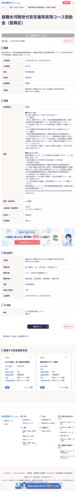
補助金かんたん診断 (28, 436)
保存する (69, 41)
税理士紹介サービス (65, 432)
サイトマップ (50, 473)
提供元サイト (38, 326)
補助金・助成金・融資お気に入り (29, 443)
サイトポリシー (8, 473)
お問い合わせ (36, 477)
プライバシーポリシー (20, 473)
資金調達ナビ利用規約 (39, 473)
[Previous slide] (34, 396)
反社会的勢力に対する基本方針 (64, 473)
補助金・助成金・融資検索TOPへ (17, 336)
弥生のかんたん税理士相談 (65, 440)
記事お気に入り (27, 423)
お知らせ (6, 424)
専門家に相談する (46, 431)
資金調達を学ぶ (27, 420)
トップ (3, 7)
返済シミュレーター (28, 439)
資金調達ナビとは (8, 421)
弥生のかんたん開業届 (65, 428)
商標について (28, 477)
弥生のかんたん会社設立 (65, 423)
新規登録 (66, 3)
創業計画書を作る (46, 420)
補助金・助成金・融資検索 (17, 7)
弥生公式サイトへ (46, 477)
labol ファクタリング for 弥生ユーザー (66, 457)
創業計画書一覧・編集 (47, 423)
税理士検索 (63, 436)
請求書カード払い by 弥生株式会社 (66, 452)
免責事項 (29, 473)
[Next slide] (41, 396)
